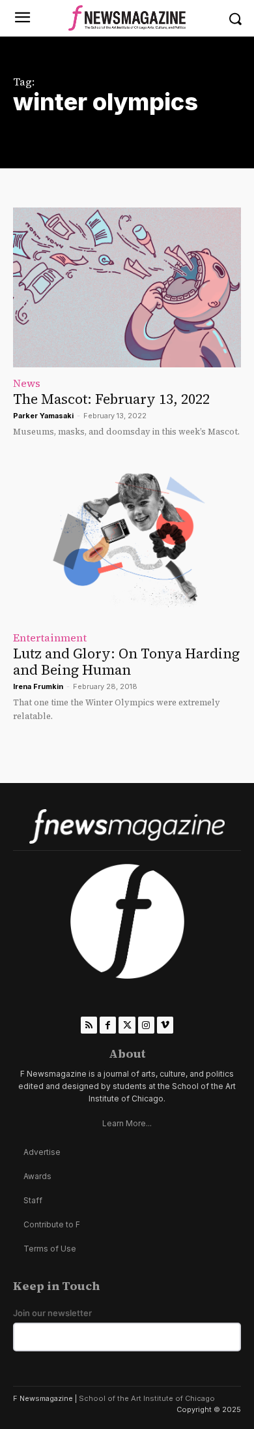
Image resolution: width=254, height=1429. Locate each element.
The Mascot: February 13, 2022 (111, 399)
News (26, 383)
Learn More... (127, 1123)
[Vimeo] (165, 1025)
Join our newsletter (52, 1313)
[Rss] (89, 1025)
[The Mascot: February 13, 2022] (127, 287)
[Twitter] (127, 1025)
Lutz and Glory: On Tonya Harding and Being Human (126, 661)
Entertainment (50, 637)
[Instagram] (146, 1025)
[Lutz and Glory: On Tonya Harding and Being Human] (127, 542)
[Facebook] (108, 1025)
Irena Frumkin (38, 686)
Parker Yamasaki (43, 415)
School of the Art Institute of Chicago (147, 1398)
